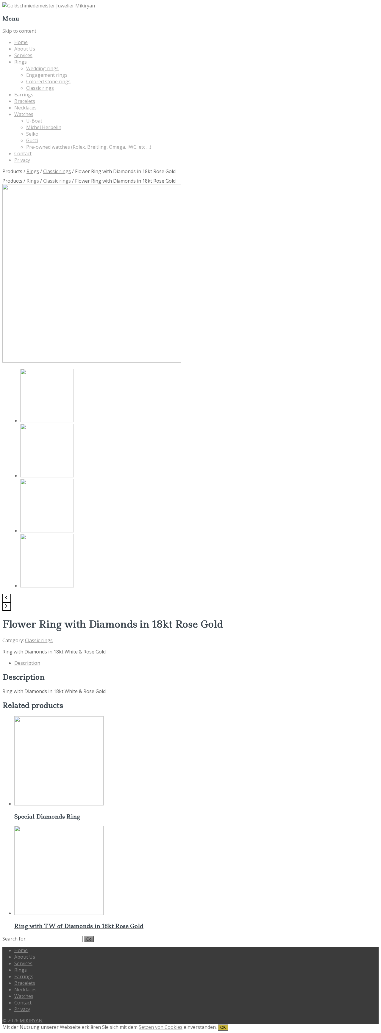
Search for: (14, 938)
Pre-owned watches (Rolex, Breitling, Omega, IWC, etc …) (88, 147)
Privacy (22, 160)
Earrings (23, 94)
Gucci (32, 140)
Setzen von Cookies (160, 1027)
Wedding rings (42, 68)
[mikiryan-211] (47, 475)
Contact (23, 153)
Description (27, 663)
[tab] (196, 663)
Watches (23, 114)
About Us (24, 49)
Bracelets (24, 101)
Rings (20, 62)
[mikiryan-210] (47, 530)
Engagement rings (47, 75)
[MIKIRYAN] (48, 5)
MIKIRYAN (31, 1020)
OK (223, 1027)
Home (21, 42)
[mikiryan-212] (91, 361)
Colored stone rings (48, 81)
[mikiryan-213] (47, 585)
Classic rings (40, 88)
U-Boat (34, 120)
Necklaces (25, 107)
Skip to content (19, 31)
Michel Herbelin (43, 127)
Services (23, 55)
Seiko (32, 134)
